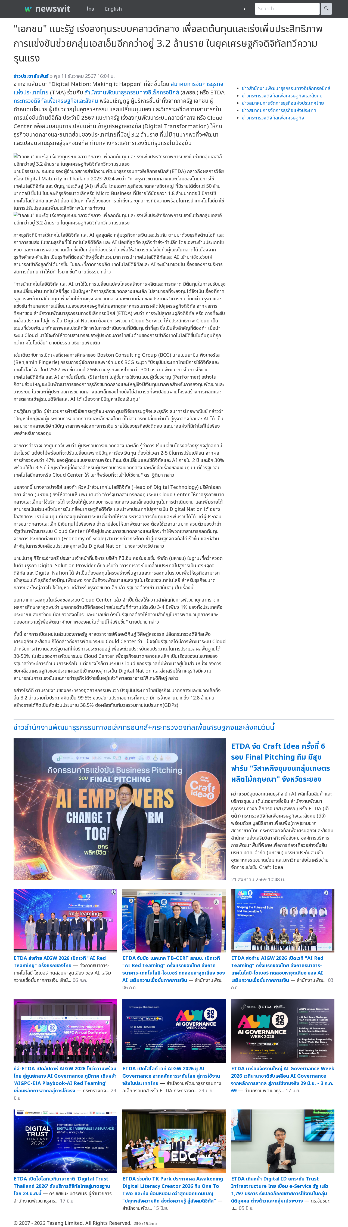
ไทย (90, 9)
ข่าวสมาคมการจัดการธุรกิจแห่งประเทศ (279, 110)
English (113, 9)
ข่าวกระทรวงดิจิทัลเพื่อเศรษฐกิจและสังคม (282, 96)
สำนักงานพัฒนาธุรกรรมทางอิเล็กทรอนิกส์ (132, 92)
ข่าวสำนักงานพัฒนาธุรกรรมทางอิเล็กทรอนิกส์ (286, 88)
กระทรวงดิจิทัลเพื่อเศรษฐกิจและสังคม (56, 101)
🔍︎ (326, 9)
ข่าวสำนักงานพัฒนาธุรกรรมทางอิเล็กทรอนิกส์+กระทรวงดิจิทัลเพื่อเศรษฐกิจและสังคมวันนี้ (144, 727)
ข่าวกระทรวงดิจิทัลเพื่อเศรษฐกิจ (273, 118)
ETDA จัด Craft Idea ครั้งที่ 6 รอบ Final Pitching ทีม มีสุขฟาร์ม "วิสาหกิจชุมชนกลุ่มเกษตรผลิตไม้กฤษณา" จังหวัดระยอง (280, 763)
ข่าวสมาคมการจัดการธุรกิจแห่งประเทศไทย (283, 103)
